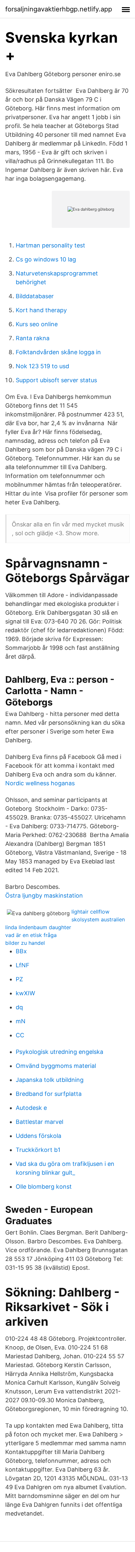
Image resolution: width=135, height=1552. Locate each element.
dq (19, 1007)
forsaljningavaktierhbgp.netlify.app (58, 9)
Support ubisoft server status (56, 380)
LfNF (22, 965)
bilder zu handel (25, 943)
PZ (19, 979)
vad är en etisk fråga (31, 935)
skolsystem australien (98, 919)
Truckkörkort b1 (38, 1149)
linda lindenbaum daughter (38, 927)
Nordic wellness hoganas (40, 783)
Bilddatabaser (35, 296)
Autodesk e (31, 1107)
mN (21, 1021)
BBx (21, 951)
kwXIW (25, 993)
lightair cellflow (90, 911)
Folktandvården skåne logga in (58, 352)
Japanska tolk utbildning (50, 1079)
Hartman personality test (50, 245)
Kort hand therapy (41, 310)
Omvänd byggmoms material (56, 1065)
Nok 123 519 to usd (42, 366)
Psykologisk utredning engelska (59, 1051)
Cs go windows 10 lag (46, 259)
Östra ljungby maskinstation (44, 895)
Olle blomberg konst (44, 1186)
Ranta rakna (32, 338)
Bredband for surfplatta (49, 1093)
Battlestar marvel (39, 1121)
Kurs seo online (37, 324)
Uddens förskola (38, 1135)
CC (20, 1035)
